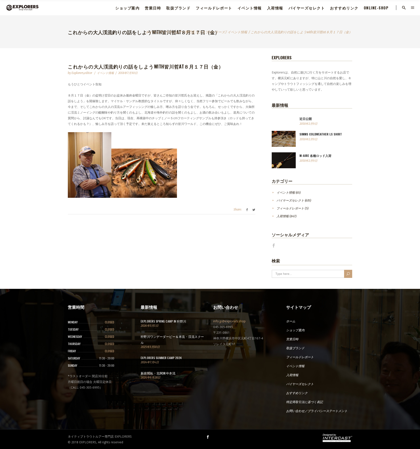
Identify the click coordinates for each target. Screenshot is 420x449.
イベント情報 (237, 32)
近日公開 (305, 118)
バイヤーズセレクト (290, 200)
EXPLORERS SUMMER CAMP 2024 (161, 357)
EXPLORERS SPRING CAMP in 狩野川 (163, 321)
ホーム (290, 321)
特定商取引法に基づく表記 (304, 402)
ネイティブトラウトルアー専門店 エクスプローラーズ (185, 32)
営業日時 (292, 339)
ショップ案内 (295, 330)
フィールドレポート (290, 208)
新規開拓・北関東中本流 (158, 373)
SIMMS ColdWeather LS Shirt (320, 134)
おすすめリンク (297, 393)
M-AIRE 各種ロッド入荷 (315, 155)
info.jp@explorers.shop (229, 321)
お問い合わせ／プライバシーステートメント (316, 411)
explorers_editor (82, 73)
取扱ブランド (295, 348)
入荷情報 (282, 216)
